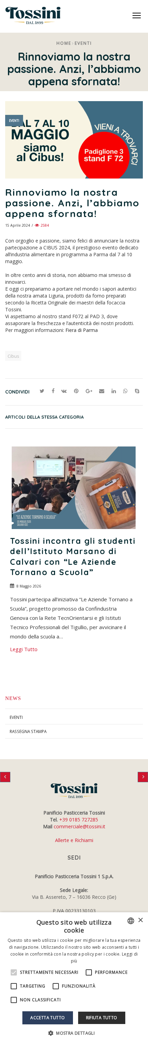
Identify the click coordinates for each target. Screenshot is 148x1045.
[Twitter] (42, 391)
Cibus (13, 356)
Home (63, 43)
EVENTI (16, 717)
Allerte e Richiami (74, 840)
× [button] (140, 920)
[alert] (74, 978)
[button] (74, 1033)
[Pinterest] (76, 391)
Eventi (83, 43)
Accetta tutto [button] (47, 1018)
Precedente (5, 777)
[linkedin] (114, 391)
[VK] (64, 391)
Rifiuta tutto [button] (101, 1018)
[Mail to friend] (102, 391)
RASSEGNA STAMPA (28, 731)
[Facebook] (53, 391)
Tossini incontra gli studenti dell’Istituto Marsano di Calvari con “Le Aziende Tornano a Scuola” (73, 556)
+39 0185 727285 (78, 819)
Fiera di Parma (81, 330)
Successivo (143, 777)
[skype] (137, 391)
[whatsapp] (125, 391)
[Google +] (89, 391)
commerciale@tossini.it (79, 826)
